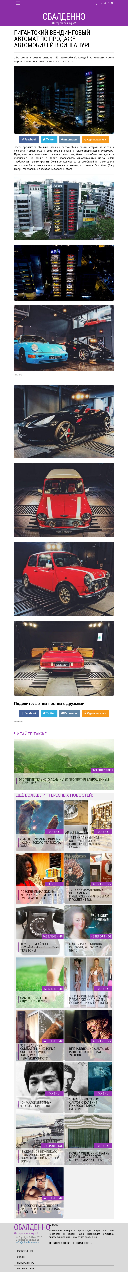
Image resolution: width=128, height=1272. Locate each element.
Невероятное (25, 1262)
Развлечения (25, 1251)
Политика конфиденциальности (70, 1243)
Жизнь (21, 1257)
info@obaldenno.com (27, 1242)
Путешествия (25, 1268)
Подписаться (102, 2)
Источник (18, 721)
